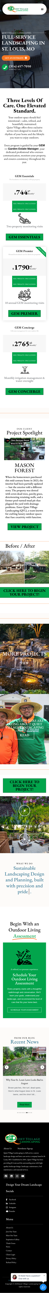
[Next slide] (42, 1067)
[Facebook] (6, 1176)
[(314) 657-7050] (5, 67)
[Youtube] (22, 1176)
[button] (42, 9)
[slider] (24, 567)
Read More (24, 1104)
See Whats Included (24, 203)
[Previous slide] (7, 1067)
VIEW (24, 663)
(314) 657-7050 (20, 66)
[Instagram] (17, 1176)
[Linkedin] (11, 1176)
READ (24, 735)
